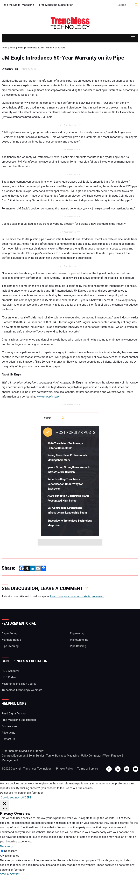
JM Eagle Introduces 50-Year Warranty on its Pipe (63, 58)
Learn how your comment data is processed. (77, 596)
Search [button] (136, 5)
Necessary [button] (6, 846)
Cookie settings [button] (10, 798)
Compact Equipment (14, 756)
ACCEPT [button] (26, 798)
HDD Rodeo (9, 677)
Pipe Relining (78, 646)
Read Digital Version (14, 714)
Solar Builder (36, 756)
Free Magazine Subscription (56, 5)
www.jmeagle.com (47, 397)
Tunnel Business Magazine (62, 756)
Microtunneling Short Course (19, 684)
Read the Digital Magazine (18, 5)
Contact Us (8, 739)
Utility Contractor (91, 756)
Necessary (10, 851)
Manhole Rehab (11, 640)
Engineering (77, 633)
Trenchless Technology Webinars (22, 690)
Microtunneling (79, 640)
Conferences (9, 726)
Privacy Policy (64, 769)
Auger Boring (9, 633)
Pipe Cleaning (10, 646)
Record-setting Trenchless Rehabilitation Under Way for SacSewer (65, 484)
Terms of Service (87, 769)
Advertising (8, 733)
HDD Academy (10, 671)
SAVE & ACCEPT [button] (10, 874)
